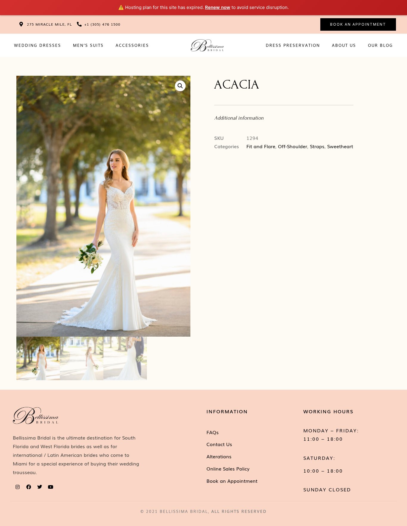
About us (344, 45)
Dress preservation (293, 45)
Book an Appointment (231, 480)
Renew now (217, 7)
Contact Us (219, 444)
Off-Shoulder (292, 146)
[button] (180, 86)
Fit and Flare (260, 146)
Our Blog (380, 45)
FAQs (212, 432)
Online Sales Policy (227, 468)
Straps (317, 146)
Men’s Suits (88, 45)
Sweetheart (340, 146)
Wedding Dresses (37, 45)
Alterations (219, 456)
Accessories (132, 45)
